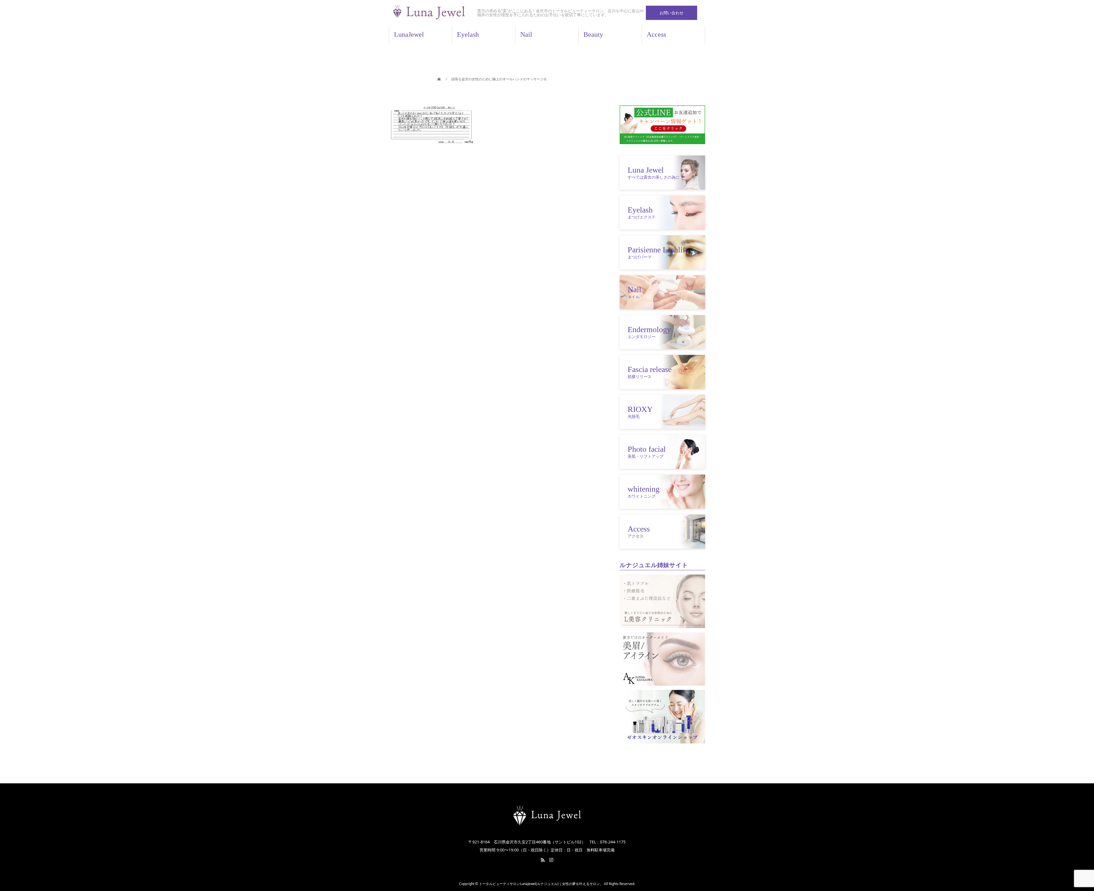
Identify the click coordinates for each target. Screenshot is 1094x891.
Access (656, 34)
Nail (526, 34)
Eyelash (468, 34)
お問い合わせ (671, 12)
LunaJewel (409, 34)
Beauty (593, 34)
